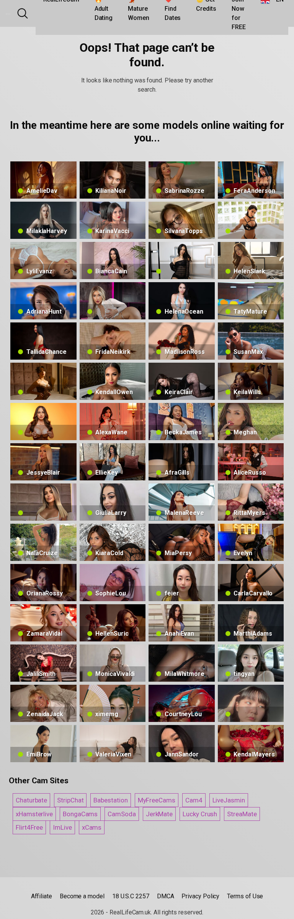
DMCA (165, 896)
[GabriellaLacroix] (43, 381)
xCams (92, 827)
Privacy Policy (200, 896)
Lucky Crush (200, 814)
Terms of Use (245, 896)
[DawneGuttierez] (251, 703)
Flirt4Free (29, 827)
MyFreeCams (156, 800)
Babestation (110, 800)
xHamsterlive (34, 814)
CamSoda (122, 814)
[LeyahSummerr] (113, 300)
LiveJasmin (228, 800)
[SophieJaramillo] (43, 421)
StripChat (70, 800)
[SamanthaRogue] (43, 502)
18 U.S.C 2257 (130, 896)
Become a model (82, 896)
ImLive (62, 827)
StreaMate (241, 814)
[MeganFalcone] (182, 260)
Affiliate (41, 896)
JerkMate (159, 814)
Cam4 (194, 800)
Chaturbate (31, 800)
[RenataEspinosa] (251, 220)
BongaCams (80, 814)
